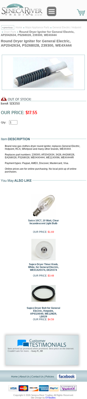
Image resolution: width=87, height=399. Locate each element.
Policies (49, 376)
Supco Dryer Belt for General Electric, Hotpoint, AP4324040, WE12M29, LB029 (43, 312)
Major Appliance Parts (37, 27)
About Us (24, 376)
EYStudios (51, 397)
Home (19, 27)
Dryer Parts (10, 32)
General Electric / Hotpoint (66, 27)
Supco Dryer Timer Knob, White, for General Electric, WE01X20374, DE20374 (43, 267)
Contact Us (37, 376)
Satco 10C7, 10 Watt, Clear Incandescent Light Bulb (43, 222)
